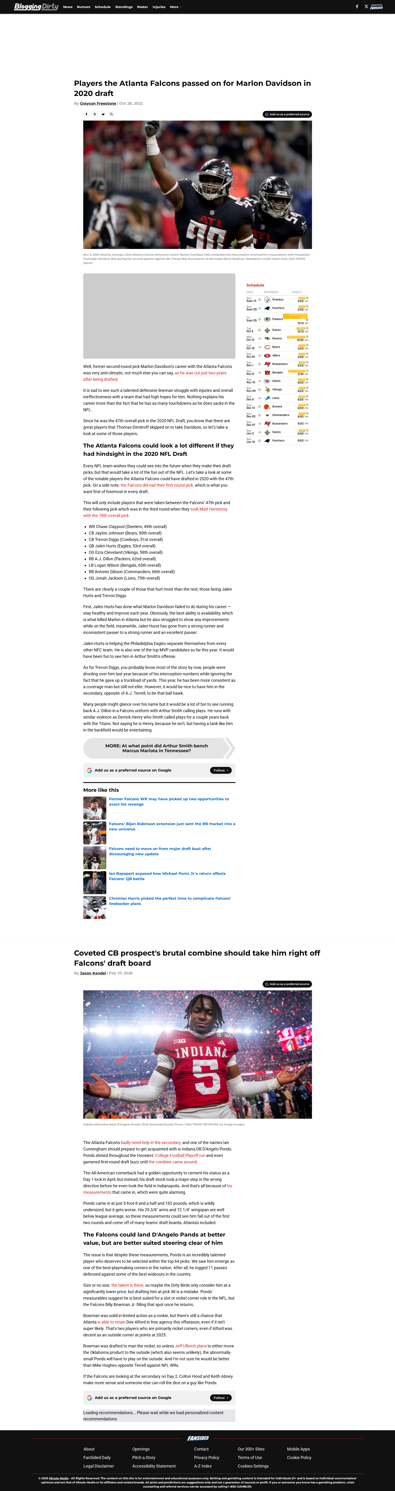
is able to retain (111, 1322)
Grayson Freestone (98, 103)
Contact (201, 1449)
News (67, 7)
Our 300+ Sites (251, 1449)
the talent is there (127, 1285)
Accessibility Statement (154, 1466)
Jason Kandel (93, 973)
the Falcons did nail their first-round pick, (157, 485)
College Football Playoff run (180, 1155)
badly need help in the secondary (151, 1142)
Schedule (103, 7)
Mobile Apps (298, 1449)
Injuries (159, 7)
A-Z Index (203, 1466)
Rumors (83, 7)
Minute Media (58, 1478)
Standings (124, 7)
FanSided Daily (97, 1457)
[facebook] (357, 6)
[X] (366, 6)
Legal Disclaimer (98, 1466)
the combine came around (173, 1161)
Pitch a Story (143, 1457)
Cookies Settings (253, 1466)
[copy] (111, 114)
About (89, 1449)
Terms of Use (250, 1457)
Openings (141, 1449)
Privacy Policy (206, 1457)
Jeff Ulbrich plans (191, 1346)
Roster (142, 7)
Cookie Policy (299, 1457)
